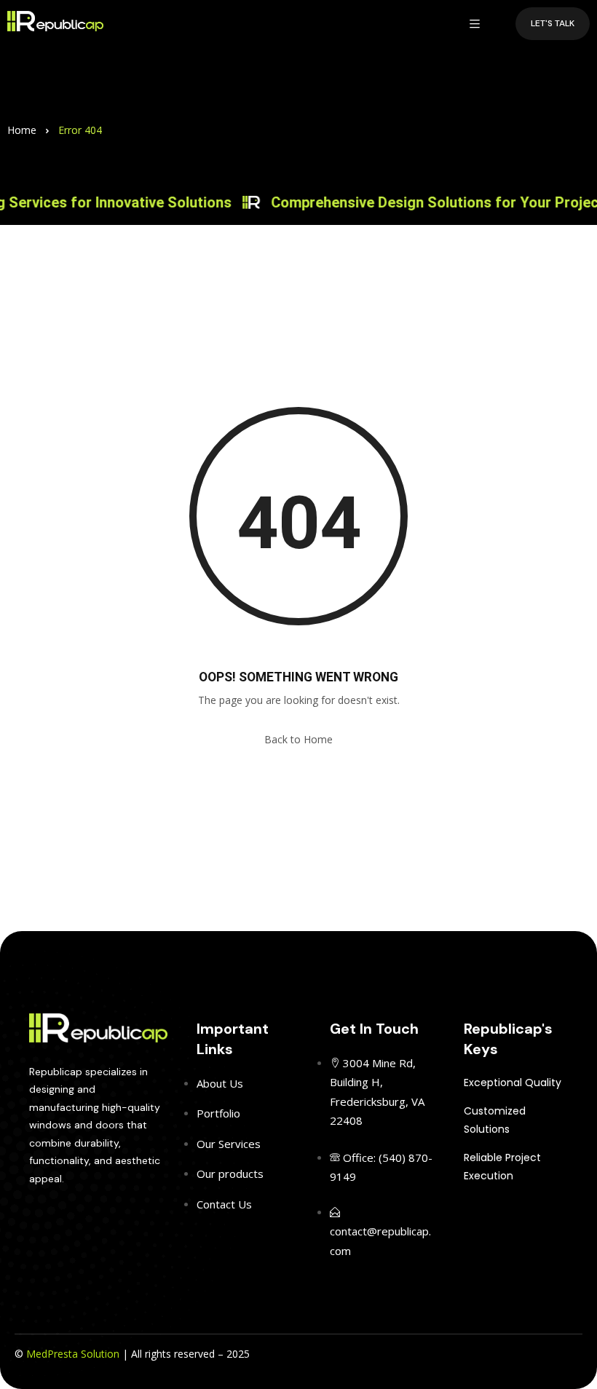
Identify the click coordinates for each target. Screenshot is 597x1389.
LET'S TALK (552, 23)
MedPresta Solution (72, 1354)
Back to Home (298, 739)
